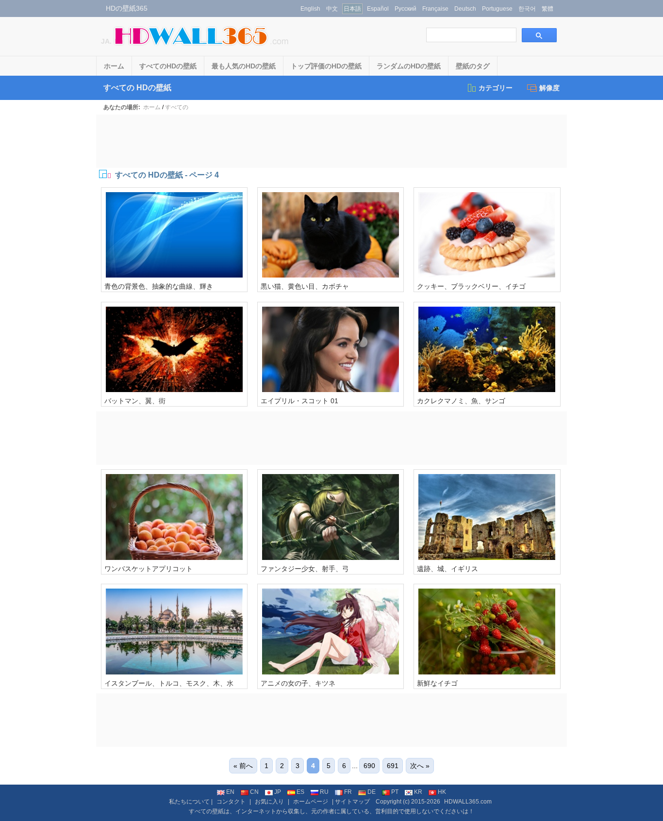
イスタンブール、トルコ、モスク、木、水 (168, 683)
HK (442, 791)
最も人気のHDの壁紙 (244, 66)
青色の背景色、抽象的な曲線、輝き (158, 286)
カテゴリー (496, 88)
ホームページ (310, 801)
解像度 (549, 88)
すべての (176, 107)
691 (392, 766)
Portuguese (497, 8)
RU (324, 791)
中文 (332, 8)
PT (394, 791)
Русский (405, 8)
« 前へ (243, 766)
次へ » (420, 766)
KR (418, 791)
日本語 (352, 8)
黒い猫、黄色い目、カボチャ (305, 286)
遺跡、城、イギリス (447, 569)
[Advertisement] (331, 141)
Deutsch (465, 8)
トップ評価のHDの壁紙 (326, 66)
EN (230, 791)
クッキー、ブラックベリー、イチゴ (471, 286)
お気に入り (269, 801)
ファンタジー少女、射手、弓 (305, 569)
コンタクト (231, 801)
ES (300, 791)
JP (277, 791)
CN (254, 791)
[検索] (539, 35)
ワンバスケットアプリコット (148, 569)
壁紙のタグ (473, 66)
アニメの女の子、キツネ (298, 683)
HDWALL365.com (468, 801)
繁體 (547, 8)
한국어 (527, 8)
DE (371, 791)
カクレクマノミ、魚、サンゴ (461, 401)
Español (378, 8)
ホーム (114, 66)
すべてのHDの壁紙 (168, 66)
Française (435, 8)
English (310, 8)
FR (348, 791)
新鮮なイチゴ (437, 683)
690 (369, 766)
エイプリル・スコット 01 (299, 401)
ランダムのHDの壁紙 (409, 66)
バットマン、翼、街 (135, 401)
